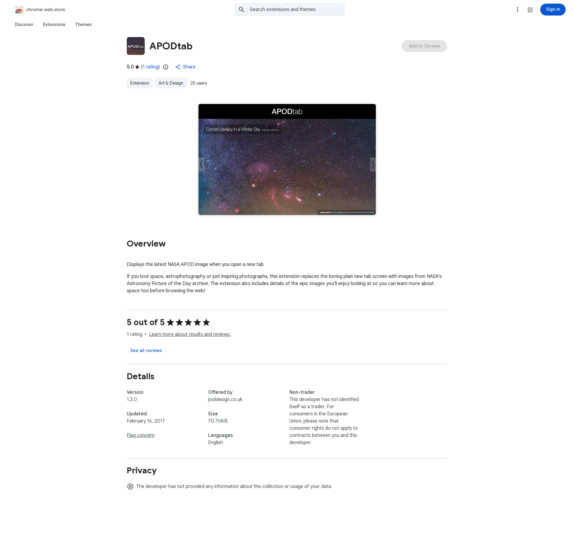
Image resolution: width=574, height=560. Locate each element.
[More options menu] (517, 10)
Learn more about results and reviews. (190, 334)
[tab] (24, 24)
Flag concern (141, 435)
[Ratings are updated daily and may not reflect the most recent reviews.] (166, 67)
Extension (139, 83)
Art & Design (171, 83)
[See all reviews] (146, 350)
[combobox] (297, 9)
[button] (530, 10)
